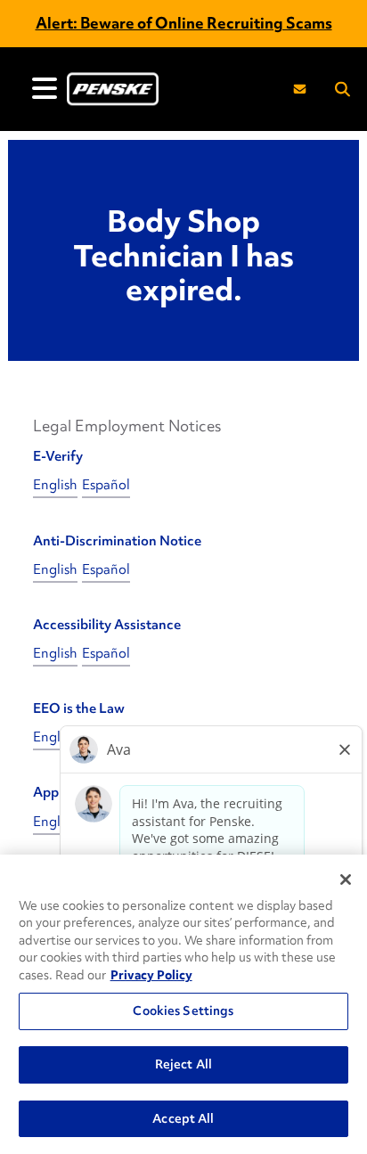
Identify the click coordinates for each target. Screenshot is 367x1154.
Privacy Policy (151, 975)
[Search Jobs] (342, 89)
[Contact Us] (300, 89)
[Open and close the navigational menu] (44, 88)
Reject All (183, 1064)
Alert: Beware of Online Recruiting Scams (184, 22)
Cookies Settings (183, 1011)
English (55, 485)
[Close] (345, 879)
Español (106, 485)
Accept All (183, 1118)
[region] (183, 1004)
